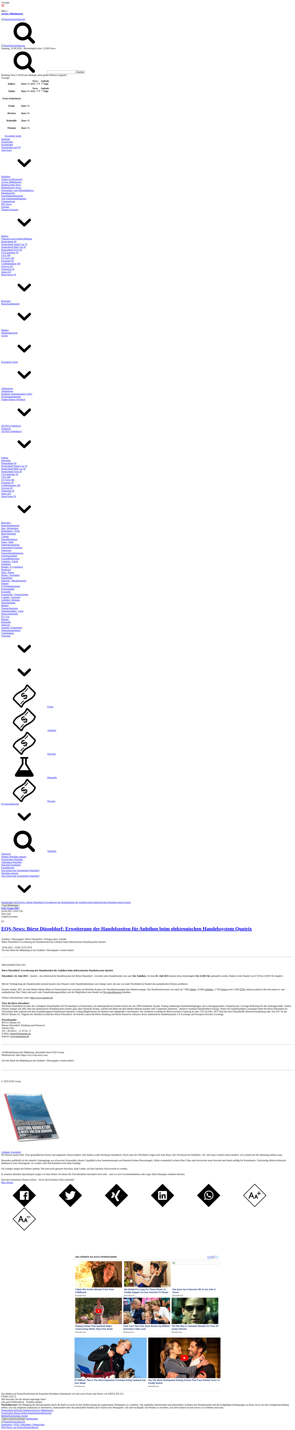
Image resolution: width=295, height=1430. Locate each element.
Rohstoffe (6, 622)
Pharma (5, 619)
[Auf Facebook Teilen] (24, 1206)
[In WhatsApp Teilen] (209, 1206)
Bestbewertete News (11, 185)
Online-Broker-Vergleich (13, 399)
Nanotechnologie (9, 608)
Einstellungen (7, 867)
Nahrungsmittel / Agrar (12, 611)
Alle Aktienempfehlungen (13, 198)
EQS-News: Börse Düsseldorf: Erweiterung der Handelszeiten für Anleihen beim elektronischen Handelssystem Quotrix (126, 928)
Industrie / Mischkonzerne (13, 580)
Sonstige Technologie (11, 627)
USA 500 (5, 255)
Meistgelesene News (11, 187)
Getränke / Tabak (9, 561)
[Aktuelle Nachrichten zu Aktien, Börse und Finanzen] (13, 19)
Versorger (6, 636)
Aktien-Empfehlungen (31, 1413)
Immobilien (6, 578)
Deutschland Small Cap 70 (14, 244)
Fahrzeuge (6, 550)
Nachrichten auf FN (11, 147)
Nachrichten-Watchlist (12, 859)
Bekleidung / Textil (10, 531)
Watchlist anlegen (9, 873)
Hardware (6, 569)
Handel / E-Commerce (12, 567)
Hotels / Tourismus (10, 575)
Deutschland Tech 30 (11, 250)
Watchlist (51, 851)
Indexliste (6, 460)
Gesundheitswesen (10, 558)
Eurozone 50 (7, 261)
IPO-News (6, 204)
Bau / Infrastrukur (9, 528)
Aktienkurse (7, 388)
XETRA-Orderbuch (11, 426)
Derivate (51, 754)
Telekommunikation (11, 630)
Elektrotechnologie (10, 545)
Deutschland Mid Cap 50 (13, 247)
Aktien (192, 989)
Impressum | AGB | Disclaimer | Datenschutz (23, 1424)
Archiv (4, 335)
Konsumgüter (7, 589)
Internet (5, 583)
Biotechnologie (8, 533)
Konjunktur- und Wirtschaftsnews (17, 190)
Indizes (4, 236)
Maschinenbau (8, 602)
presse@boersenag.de (20, 1033)
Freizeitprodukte (9, 556)
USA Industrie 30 (9, 252)
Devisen (51, 801)
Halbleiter (6, 564)
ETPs (242, 989)
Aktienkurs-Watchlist (11, 862)
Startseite (5, 139)
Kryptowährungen (10, 804)
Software (5, 625)
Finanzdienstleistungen (12, 553)
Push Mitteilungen (10, 905)
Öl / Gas (5, 616)
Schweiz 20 (7, 266)
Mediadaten (32, 1418)
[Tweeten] (70, 1206)
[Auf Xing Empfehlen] (116, 1206)
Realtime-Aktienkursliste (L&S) (16, 394)
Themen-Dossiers (9, 209)
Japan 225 (6, 272)
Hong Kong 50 (8, 274)
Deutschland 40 (8, 241)
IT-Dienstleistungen (10, 586)
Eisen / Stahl (7, 542)
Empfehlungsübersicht (12, 196)
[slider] (5, 919)
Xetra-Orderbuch (24, 1410)
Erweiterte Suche (13, 136)
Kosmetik (6, 591)
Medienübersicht (9, 333)
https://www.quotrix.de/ (41, 997)
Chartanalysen (8, 201)
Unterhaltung (7, 633)
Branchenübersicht (10, 303)
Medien (5, 330)
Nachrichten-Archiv (18, 1416)
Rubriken (5, 176)
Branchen (6, 301)
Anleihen (51, 730)
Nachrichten (7, 142)
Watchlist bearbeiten (11, 865)
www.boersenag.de (19, 1036)
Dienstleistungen (9, 539)
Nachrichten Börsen (11, 1413)
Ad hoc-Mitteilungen (12, 13)
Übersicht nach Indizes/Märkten (16, 238)
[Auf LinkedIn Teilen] (163, 1206)
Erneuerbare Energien (11, 547)
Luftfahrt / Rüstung (10, 600)
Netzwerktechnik (9, 614)
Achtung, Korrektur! (11, 1152)
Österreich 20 (7, 269)
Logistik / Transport (10, 597)
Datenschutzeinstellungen (13, 1419)
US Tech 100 (7, 258)
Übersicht (6, 428)
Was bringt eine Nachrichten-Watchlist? (20, 870)
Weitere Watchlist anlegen (13, 856)
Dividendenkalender (11, 396)
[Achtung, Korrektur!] (30, 1149)
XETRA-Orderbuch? (11, 431)
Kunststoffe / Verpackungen (14, 594)
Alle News (6, 150)
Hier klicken (7, 1182)
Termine (5, 207)
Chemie (5, 536)
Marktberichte (8, 193)
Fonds (50, 706)
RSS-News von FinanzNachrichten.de (19, 1427)
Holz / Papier (7, 572)
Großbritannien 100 (10, 263)
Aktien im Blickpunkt (11, 179)
